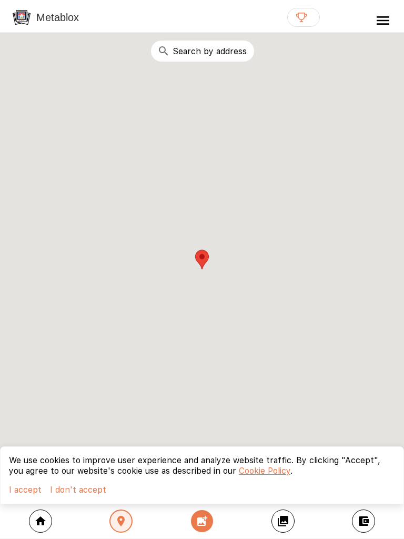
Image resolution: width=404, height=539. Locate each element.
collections (283, 521)
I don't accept (78, 490)
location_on (121, 521)
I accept (25, 490)
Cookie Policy (264, 471)
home (40, 521)
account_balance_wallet (363, 521)
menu (383, 20)
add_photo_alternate (202, 521)
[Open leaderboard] (303, 17)
